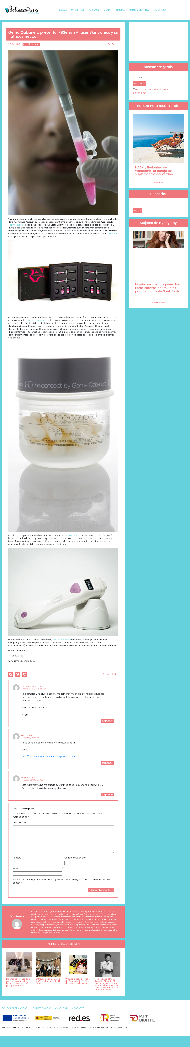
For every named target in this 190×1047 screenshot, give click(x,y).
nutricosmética (71, 535)
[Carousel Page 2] (157, 182)
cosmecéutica (16, 224)
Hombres (120, 10)
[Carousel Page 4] (162, 182)
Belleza (63, 10)
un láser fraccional (61, 639)
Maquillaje (77, 10)
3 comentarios (110, 674)
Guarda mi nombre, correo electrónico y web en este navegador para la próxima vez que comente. (61, 881)
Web (15, 868)
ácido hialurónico (37, 320)
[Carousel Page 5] (162, 302)
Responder (107, 720)
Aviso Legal (61, 1008)
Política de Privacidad (14, 1008)
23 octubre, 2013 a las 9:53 (32, 780)
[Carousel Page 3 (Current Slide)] (159, 182)
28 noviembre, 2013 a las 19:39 (33, 689)
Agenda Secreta (31, 44)
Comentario (20, 822)
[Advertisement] (158, 41)
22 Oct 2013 (14, 44)
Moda (107, 10)
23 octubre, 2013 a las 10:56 (32, 738)
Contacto (78, 1008)
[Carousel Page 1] (155, 182)
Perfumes (94, 10)
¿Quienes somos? (41, 1008)
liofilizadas (112, 233)
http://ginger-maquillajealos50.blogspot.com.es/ (48, 756)
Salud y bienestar (139, 10)
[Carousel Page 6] (164, 302)
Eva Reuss (113, 44)
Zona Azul (160, 10)
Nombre (18, 857)
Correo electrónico (75, 857)
